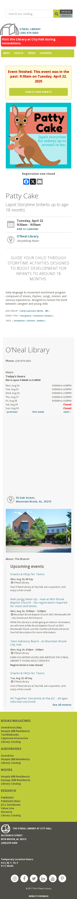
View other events (38, 92)
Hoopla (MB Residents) (15, 731)
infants (31, 320)
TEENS (31, 53)
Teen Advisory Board (38, 642)
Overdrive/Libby (11, 727)
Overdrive (7, 755)
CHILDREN (46, 53)
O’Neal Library (27, 236)
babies (40, 320)
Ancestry (6, 812)
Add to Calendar (27, 229)
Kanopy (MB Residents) (15, 780)
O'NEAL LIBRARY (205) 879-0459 (31, 31)
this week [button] (38, 411)
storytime (19, 320)
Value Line (7, 808)
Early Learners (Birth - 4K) (34, 310)
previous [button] (12, 411)
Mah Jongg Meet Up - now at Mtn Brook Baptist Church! (38, 602)
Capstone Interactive (14, 738)
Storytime (25, 315)
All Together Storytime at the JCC (39, 699)
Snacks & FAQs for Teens (27, 574)
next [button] (67, 411)
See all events (62, 704)
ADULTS (18, 53)
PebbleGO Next (11, 801)
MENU (6, 53)
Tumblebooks (10, 734)
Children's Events (42, 315)
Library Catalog (11, 741)
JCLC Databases (11, 804)
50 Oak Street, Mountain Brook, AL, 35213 (33, 499)
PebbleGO (7, 797)
